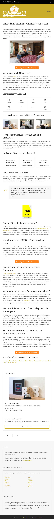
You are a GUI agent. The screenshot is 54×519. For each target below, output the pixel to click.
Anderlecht (7, 476)
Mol (13, 362)
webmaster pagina (26, 460)
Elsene (29, 485)
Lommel (30, 483)
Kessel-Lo (30, 476)
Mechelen (15, 361)
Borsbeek (21, 361)
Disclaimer (35, 517)
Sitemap (40, 517)
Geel (4, 362)
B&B (14, 76)
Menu (49, 11)
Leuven (30, 479)
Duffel (26, 361)
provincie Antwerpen (9, 273)
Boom (10, 361)
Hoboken (8, 362)
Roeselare (7, 485)
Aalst (29, 477)
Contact (26, 517)
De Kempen (7, 486)
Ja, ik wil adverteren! (27, 427)
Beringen (30, 480)
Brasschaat (48, 361)
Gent (6, 483)
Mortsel (42, 361)
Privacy (30, 517)
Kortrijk (6, 479)
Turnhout (36, 361)
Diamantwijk (27, 300)
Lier (15, 362)
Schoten (31, 361)
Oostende (30, 486)
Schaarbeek (7, 477)
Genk (6, 480)
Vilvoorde (7, 482)
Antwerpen (5, 361)
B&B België (22, 517)
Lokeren (30, 482)
